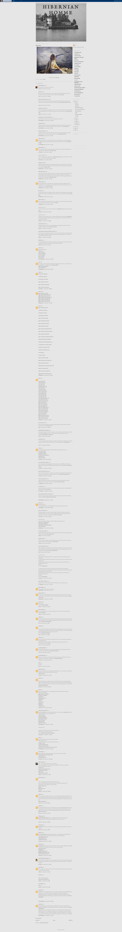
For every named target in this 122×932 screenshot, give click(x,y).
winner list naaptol (41, 712)
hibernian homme (61, 10)
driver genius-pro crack (42, 757)
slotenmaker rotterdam (58, 658)
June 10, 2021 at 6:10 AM (44, 813)
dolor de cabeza (50, 186)
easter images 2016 (41, 381)
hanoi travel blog (41, 256)
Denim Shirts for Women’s (45, 633)
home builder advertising (42, 581)
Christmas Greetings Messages (43, 455)
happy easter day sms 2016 (43, 418)
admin (39, 272)
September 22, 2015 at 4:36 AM (45, 259)
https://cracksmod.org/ (42, 801)
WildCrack (40, 832)
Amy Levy (77, 104)
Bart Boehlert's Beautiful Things (78, 58)
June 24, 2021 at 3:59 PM (44, 829)
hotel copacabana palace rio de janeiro (45, 493)
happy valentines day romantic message (45, 331)
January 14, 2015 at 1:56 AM (45, 152)
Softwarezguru (40, 816)
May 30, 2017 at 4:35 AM (44, 552)
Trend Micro (40, 826)
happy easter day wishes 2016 (43, 416)
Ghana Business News (42, 131)
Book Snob (76, 60)
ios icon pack (40, 486)
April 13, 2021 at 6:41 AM (44, 774)
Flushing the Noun (77, 63)
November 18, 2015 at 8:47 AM (45, 269)
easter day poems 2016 (42, 395)
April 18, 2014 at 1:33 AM (44, 114)
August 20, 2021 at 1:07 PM (44, 841)
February (77, 123)
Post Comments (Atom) (44, 922)
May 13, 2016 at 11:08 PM (44, 427)
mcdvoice (40, 700)
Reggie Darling (77, 78)
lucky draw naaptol (41, 720)
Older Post (70, 920)
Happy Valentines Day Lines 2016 (44, 301)
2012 (75, 101)
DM (74, 45)
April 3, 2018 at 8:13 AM (44, 606)
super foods (40, 91)
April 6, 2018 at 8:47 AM (44, 614)
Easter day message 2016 (42, 412)
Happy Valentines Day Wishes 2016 (44, 294)
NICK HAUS (76, 76)
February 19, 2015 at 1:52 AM (45, 196)
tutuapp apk (40, 703)
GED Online (40, 240)
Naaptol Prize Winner (42, 722)
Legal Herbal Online (41, 647)
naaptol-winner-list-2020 (42, 710)
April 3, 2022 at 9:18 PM (44, 880)
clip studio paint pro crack (42, 770)
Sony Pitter (40, 867)
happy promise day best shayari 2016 (44, 373)
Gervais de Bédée (77, 66)
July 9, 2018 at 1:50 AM (43, 634)
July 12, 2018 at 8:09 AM (44, 644)
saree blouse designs (41, 526)
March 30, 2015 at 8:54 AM (44, 211)
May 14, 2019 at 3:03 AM (44, 666)
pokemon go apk (41, 456)
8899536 (40, 794)
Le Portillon (76, 70)
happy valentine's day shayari (43, 363)
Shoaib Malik (40, 751)
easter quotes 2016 (41, 383)
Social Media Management (43, 685)
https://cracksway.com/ (42, 811)
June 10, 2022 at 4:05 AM (44, 887)
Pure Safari (40, 190)
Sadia (39, 737)
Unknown (40, 247)
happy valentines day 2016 (43, 307)
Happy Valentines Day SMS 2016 (44, 300)
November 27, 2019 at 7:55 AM (45, 724)
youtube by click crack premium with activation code (47, 747)
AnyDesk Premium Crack (42, 839)
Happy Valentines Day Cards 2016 (44, 296)
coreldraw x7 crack (41, 743)
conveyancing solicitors (42, 478)
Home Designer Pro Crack (42, 834)
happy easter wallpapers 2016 (43, 407)
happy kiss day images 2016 (43, 368)
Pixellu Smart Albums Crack (43, 836)
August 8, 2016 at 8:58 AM (44, 459)
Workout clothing (41, 673)
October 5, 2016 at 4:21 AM (45, 483)
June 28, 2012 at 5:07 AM (44, 88)
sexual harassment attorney (54, 650)
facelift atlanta (40, 439)
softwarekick (40, 825)
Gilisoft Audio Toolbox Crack (43, 853)
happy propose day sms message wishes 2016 (46, 365)
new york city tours (41, 422)
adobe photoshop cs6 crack (43, 772)
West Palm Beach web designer (43, 430)
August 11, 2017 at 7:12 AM (44, 578)
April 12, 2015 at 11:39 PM (44, 220)
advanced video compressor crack (44, 769)
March (76, 121)
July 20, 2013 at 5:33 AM (44, 105)
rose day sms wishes (41, 355)
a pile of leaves (77, 54)
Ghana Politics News (41, 171)
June (76, 103)
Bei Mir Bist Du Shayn (79, 107)
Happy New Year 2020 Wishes (43, 694)
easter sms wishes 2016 (42, 390)
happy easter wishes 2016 (42, 403)
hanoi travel (40, 250)
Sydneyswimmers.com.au (57, 156)
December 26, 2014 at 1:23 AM (45, 135)
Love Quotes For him (42, 452)
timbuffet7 (40, 890)
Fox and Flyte (76, 65)
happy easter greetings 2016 (43, 408)
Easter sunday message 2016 (43, 411)
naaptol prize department (42, 717)
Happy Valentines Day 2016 (43, 293)
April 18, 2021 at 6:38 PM (44, 791)
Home (54, 920)
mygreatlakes (40, 699)
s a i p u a (76, 80)
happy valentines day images (43, 326)
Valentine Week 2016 (42, 267)
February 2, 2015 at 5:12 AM (45, 168)
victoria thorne (77, 96)
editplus (39, 787)
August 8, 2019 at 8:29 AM (44, 686)
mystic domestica (77, 75)
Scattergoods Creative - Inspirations (78, 82)
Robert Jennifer (41, 147)
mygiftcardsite (40, 696)
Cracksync (40, 874)
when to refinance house (42, 546)
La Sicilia (76, 116)
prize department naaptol (42, 718)
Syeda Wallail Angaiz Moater (43, 858)
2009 (75, 130)
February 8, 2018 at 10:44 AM (45, 599)
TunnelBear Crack (41, 845)
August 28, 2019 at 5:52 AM (44, 707)
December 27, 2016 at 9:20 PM (45, 507)
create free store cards (42, 108)
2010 (75, 128)
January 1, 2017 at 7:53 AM (44, 516)
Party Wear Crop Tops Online (46, 621)
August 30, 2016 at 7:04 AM (44, 475)
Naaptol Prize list (67, 712)
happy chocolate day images (43, 357)
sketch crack (40, 771)
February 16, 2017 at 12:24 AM (45, 528)
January (76, 124)
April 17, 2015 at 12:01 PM (44, 237)
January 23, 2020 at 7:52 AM (45, 734)
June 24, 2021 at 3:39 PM (44, 822)
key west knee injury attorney (43, 462)
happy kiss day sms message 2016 (44, 370)
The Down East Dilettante (78, 89)
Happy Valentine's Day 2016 (43, 266)
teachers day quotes (41, 457)
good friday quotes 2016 (42, 386)
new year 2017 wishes (42, 451)
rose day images (41, 352)
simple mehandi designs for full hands (44, 525)
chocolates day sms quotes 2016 (43, 347)
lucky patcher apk (41, 756)
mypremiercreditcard (42, 698)
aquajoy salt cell (41, 162)
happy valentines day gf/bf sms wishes (45, 328)
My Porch (76, 73)
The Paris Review (77, 91)
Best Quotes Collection (42, 453)
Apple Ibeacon (60, 208)
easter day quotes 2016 (42, 394)
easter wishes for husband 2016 (43, 398)
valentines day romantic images (43, 349)
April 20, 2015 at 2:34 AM (44, 244)
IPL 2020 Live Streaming (42, 695)
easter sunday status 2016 (42, 399)
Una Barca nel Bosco (78, 114)
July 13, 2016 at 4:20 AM (44, 445)
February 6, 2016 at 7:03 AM (45, 302)
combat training (41, 538)
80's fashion (43, 612)
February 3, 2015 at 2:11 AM (45, 178)
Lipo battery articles (41, 223)
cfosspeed (40, 789)
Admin (39, 689)
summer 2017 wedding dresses (43, 522)
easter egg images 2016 (42, 397)
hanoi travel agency (41, 254)
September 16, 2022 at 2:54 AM (45, 901)
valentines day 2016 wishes (43, 279)
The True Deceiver (78, 111)
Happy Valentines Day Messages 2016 (45, 297)
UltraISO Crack (41, 849)
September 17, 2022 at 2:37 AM (45, 915)
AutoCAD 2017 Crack (42, 838)
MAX (39, 662)
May (76, 118)
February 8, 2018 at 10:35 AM (45, 590)
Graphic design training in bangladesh (48, 733)
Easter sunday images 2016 (43, 410)
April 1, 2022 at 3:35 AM (44, 871)
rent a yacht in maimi (42, 510)
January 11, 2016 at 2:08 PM (45, 288)
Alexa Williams (41, 883)
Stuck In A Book (77, 86)
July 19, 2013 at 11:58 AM (44, 96)
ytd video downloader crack (43, 744)
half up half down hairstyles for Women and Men (46, 231)
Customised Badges (44, 604)
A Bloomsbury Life (77, 52)
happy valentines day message (43, 287)
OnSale (56, 202)
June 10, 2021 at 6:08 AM (44, 802)
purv (39, 261)
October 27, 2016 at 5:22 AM (45, 491)
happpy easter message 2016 (43, 400)
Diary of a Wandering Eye (79, 61)
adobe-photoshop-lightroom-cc (43, 879)
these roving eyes (77, 94)
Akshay (39, 448)
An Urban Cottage (77, 55)
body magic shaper (53, 150)
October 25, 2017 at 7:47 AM (45, 584)
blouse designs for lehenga (43, 523)
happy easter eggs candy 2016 (43, 415)
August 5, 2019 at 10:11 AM (44, 675)
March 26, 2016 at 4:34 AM (44, 419)
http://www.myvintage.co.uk (43, 471)
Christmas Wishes (55, 265)
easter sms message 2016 (42, 391)
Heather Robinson (41, 85)
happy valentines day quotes (43, 281)
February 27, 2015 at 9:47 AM (45, 204)
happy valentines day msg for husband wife (45, 336)
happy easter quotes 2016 (42, 406)
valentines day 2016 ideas (42, 273)
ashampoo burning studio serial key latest (45, 754)
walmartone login (41, 705)
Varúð (76, 112)
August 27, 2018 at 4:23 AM (44, 660)
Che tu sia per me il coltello (80, 109)
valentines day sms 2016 (42, 276)
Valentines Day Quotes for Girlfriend (44, 339)
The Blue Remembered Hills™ (79, 87)
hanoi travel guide (41, 252)
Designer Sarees (44, 565)
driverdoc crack (41, 767)
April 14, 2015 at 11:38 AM (44, 228)
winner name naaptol (42, 716)
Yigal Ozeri (57, 77)
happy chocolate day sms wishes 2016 (45, 360)
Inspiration (76, 68)
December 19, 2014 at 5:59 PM (45, 128)
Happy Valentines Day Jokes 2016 (44, 298)
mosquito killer (41, 123)
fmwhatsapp (40, 704)
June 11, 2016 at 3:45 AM (44, 436)
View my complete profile (78, 47)
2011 (75, 126)
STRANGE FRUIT (77, 84)
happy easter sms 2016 (42, 402)
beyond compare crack (42, 785)
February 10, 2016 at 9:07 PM (45, 375)
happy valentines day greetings (43, 284)
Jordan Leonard (41, 761)
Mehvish (39, 678)
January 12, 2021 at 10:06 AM (45, 759)
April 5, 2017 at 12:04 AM (44, 535)
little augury (76, 71)
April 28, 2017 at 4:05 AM (44, 543)
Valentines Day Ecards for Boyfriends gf (45, 341)
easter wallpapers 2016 (42, 393)
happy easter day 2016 (42, 414)
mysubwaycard (41, 702)
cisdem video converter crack (43, 745)
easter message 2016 (41, 382)
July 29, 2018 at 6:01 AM (44, 652)
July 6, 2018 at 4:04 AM (43, 623)
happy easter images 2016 (42, 404)
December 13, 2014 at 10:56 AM (46, 120)
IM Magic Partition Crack (42, 851)
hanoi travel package (42, 253)
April (76, 119)
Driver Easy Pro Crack (42, 848)
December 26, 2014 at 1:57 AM (45, 144)
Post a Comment (38, 918)
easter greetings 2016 (42, 389)
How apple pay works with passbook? (44, 117)
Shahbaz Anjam (41, 777)
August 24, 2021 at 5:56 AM (44, 855)
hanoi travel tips (41, 257)
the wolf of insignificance (78, 92)
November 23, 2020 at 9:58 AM (45, 748)
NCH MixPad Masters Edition (43, 817)
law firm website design (42, 530)
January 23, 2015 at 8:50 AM (45, 159)
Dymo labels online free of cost (43, 99)
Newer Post (37, 920)
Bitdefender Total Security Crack (44, 852)
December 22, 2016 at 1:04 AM (45, 500)
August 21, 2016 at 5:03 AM (44, 468)
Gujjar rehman (40, 138)
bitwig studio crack (41, 788)
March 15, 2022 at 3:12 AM (44, 864)
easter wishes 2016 (41, 385)
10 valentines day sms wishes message (45, 344)
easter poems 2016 (41, 387)
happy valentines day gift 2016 (43, 334)
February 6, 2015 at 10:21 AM (45, 187)
